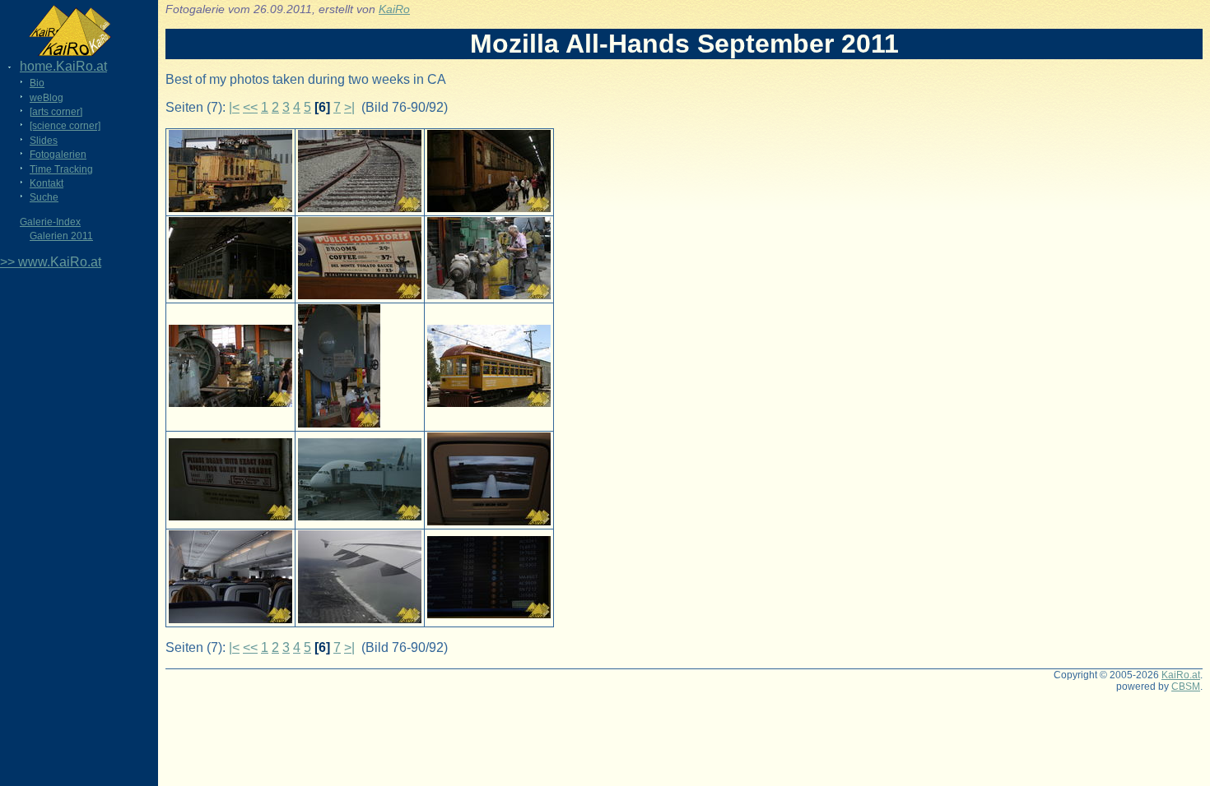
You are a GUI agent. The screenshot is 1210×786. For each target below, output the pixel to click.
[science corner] (65, 126)
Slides (44, 140)
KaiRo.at (1180, 675)
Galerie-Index (50, 222)
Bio (37, 83)
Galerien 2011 (61, 236)
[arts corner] (56, 112)
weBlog (46, 98)
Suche (44, 197)
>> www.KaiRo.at (50, 262)
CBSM (1185, 686)
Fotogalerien (58, 154)
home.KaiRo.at (63, 66)
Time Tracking (61, 169)
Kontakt (46, 183)
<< (250, 107)
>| (349, 107)
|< (234, 107)
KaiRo (394, 9)
